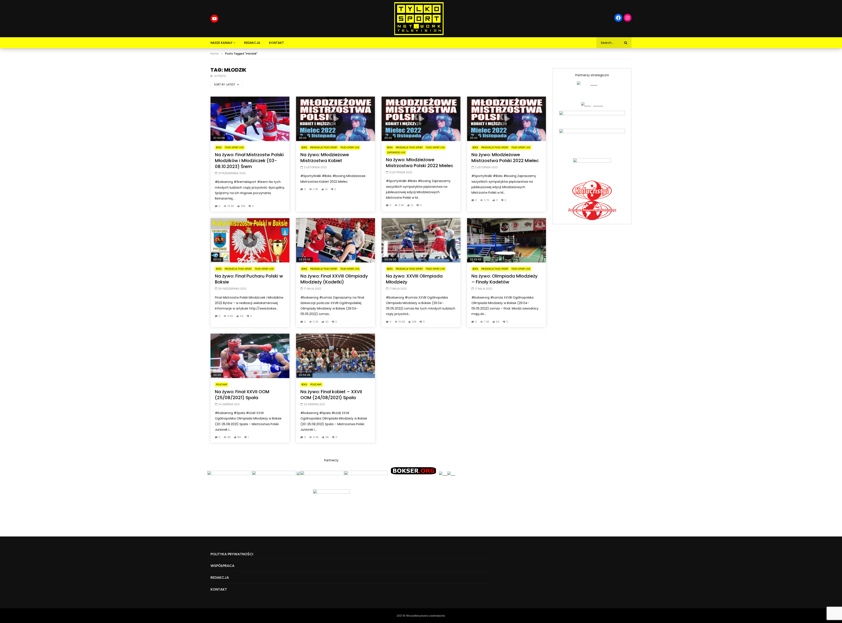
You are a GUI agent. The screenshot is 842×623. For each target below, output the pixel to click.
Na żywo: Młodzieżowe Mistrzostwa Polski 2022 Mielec (419, 163)
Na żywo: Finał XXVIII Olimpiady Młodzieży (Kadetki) (334, 279)
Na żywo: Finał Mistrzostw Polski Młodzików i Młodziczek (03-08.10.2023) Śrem (249, 161)
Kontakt (276, 43)
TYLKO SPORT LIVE (234, 147)
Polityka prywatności (231, 554)
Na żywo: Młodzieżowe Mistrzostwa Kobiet (324, 158)
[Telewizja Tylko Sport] (419, 18)
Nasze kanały (221, 43)
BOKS (219, 147)
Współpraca (222, 565)
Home (214, 53)
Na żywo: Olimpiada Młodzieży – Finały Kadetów (504, 279)
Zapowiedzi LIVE (396, 152)
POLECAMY (221, 384)
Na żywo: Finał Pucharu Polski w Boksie (249, 279)
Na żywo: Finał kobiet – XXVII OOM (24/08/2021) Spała (331, 395)
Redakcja (252, 43)
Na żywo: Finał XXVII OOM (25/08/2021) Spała (242, 395)
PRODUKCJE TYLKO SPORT (323, 147)
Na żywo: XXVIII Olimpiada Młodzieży (414, 279)
